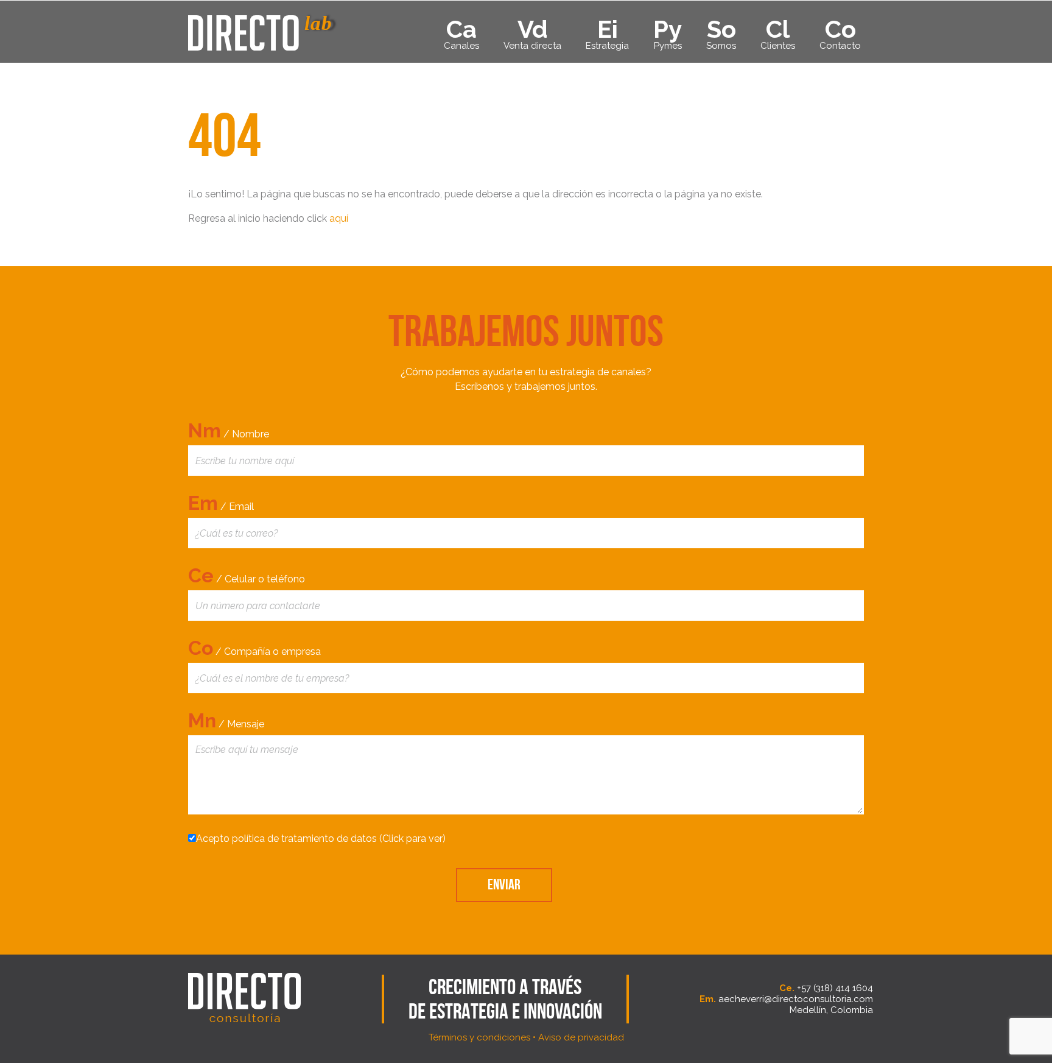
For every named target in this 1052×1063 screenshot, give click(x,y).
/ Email (221, 503)
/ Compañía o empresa (254, 648)
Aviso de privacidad (581, 1037)
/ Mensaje (226, 720)
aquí (338, 218)
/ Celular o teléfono (246, 575)
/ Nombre (228, 430)
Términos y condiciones (479, 1037)
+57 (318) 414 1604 (835, 988)
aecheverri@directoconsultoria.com (795, 999)
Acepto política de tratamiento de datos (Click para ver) (321, 838)
